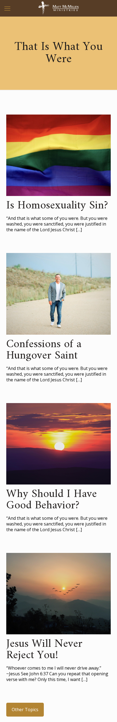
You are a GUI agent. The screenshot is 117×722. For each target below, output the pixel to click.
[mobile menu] (7, 8)
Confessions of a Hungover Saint (43, 350)
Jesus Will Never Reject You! (44, 650)
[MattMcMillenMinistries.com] (58, 8)
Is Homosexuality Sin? (57, 206)
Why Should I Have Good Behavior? (51, 500)
